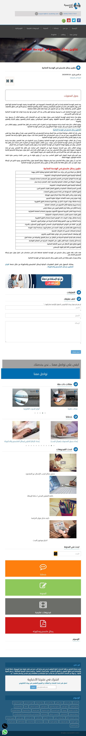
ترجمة (45, 722)
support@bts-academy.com (48, 14)
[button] (40, 373)
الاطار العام (44, 714)
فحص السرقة (12, 722)
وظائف (63, 34)
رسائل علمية (68, 703)
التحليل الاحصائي (34, 706)
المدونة (45, 28)
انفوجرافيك (18, 28)
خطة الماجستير (18, 706)
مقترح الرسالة (36, 710)
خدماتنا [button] (56, 28)
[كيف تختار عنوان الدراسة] (63, 507)
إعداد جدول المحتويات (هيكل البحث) (64, 441)
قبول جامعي (20, 718)
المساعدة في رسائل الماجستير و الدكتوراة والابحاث (26, 714)
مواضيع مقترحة (54, 722)
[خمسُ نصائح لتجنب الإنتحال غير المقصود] (63, 462)
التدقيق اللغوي (74, 706)
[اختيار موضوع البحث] (63, 529)
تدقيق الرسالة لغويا (54, 706)
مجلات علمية (72, 409)
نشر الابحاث (38, 718)
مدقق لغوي (44, 706)
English (54, 34)
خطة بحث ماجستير (73, 710)
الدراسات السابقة (54, 714)
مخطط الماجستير (16, 710)
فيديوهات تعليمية (33, 28)
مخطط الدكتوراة (74, 714)
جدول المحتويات (64, 722)
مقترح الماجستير (56, 710)
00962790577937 (70, 14)
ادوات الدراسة (29, 718)
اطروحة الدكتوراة (17, 703)
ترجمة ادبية (39, 722)
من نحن (65, 28)
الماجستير (76, 703)
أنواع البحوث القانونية (31, 409)
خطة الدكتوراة (26, 710)
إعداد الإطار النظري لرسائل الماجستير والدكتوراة (22, 441)
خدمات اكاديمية (48, 718)
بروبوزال (64, 710)
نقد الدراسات (30, 722)
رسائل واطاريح (59, 703)
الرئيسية (74, 28)
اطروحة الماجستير (29, 703)
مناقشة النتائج (21, 722)
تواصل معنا (73, 34)
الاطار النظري (64, 714)
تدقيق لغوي (64, 706)
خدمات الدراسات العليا (72, 718)
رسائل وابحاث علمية (59, 718)
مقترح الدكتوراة (46, 710)
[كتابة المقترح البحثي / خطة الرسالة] (63, 485)
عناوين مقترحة (74, 722)
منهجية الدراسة (10, 718)
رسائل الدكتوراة (39, 703)
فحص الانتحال (74, 725)
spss (26, 706)
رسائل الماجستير (49, 703)
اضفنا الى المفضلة (75, 78)
